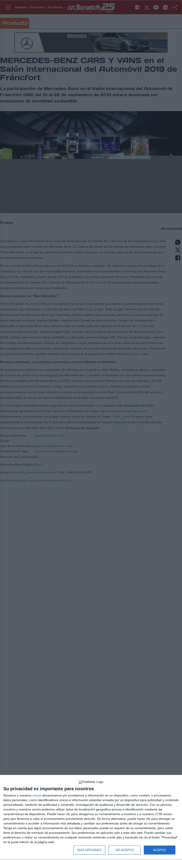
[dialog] (91, 817)
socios (36, 795)
